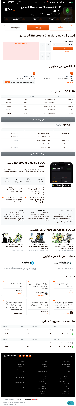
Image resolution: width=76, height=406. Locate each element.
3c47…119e (47, 109)
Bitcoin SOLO (21, 387)
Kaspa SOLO (67, 383)
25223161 (52, 99)
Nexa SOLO (67, 388)
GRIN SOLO (44, 386)
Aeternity (45, 374)
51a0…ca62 (47, 102)
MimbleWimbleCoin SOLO (41, 388)
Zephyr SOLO (44, 379)
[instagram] (23, 356)
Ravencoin (44, 364)
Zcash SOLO (67, 391)
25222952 (52, 102)
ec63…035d (47, 113)
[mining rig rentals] (34, 399)
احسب (63, 48)
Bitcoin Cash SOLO (19, 377)
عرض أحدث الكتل (38, 120)
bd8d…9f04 (40, 147)
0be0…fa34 (47, 106)
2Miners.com (11, 399)
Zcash (68, 374)
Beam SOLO (44, 393)
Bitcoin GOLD (67, 376)
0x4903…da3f (46, 140)
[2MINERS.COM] (4, 2)
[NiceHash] (26, 399)
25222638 (52, 109)
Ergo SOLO (67, 386)
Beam (46, 376)
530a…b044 (47, 99)
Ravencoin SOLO (43, 381)
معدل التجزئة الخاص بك (68, 41)
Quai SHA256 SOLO (19, 380)
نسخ (7, 82)
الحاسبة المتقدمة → (69, 51)
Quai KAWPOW (20, 369)
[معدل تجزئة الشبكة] (57, 19)
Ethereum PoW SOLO (65, 342)
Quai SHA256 (21, 366)
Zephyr (45, 361)
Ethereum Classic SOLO (65, 346)
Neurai (45, 366)
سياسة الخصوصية (15, 402)
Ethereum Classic (66, 333)
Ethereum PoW (67, 329)
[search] (42, 2)
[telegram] (30, 356)
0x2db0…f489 (46, 147)
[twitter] (20, 356)
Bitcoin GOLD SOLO (65, 393)
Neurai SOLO (44, 383)
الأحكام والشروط (23, 402)
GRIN (46, 369)
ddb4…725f (40, 136)
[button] (71, 356)
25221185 (52, 113)
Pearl (23, 371)
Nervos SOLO (21, 375)
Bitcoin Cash (21, 364)
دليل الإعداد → (70, 82)
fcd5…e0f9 (40, 133)
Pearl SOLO (21, 385)
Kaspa (68, 366)
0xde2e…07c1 (46, 143)
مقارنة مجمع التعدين (7, 402)
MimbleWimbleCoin (42, 371)
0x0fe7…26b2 (46, 136)
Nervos (22, 361)
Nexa (69, 371)
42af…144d (40, 143)
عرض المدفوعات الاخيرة (38, 154)
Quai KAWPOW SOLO (19, 382)
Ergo (69, 369)
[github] (27, 356)
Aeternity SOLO (43, 391)
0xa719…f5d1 (46, 133)
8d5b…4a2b (40, 140)
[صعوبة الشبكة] (40, 19)
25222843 (52, 106)
